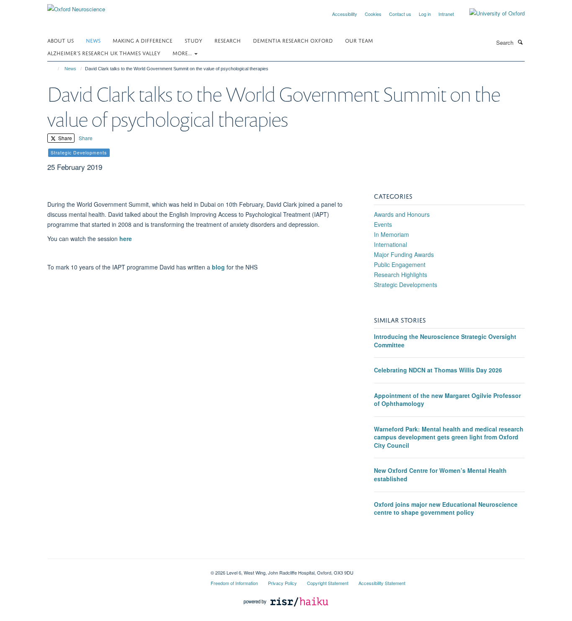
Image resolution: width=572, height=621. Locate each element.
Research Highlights (400, 274)
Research (227, 40)
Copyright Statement (327, 583)
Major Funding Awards (404, 254)
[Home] (55, 68)
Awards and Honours (402, 214)
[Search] (520, 41)
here (125, 238)
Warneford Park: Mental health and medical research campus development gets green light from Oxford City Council (448, 437)
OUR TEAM (359, 40)
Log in (425, 13)
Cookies (373, 13)
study (193, 40)
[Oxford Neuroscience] (76, 6)
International (390, 244)
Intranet (446, 13)
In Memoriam (391, 234)
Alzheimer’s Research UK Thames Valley (103, 52)
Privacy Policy (282, 583)
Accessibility (344, 13)
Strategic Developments (405, 284)
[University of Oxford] (491, 13)
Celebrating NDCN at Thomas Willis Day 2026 (438, 370)
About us (60, 40)
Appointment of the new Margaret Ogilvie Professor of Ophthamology (447, 399)
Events (383, 224)
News (93, 40)
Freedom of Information (234, 583)
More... (183, 52)
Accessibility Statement (381, 583)
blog (218, 267)
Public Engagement (399, 264)
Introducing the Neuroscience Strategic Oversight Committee (445, 340)
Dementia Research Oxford (293, 40)
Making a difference (143, 40)
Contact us (400, 13)
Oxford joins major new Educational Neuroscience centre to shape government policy (446, 508)
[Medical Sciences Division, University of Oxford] (122, 569)
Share (64, 137)
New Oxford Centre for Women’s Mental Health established (440, 474)
